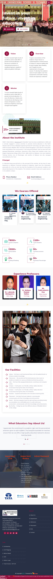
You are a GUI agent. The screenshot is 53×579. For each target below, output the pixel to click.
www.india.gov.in (10, 473)
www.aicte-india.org (11, 481)
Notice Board (7, 553)
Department (33, 518)
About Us (32, 515)
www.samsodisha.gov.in (12, 479)
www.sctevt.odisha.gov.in (12, 475)
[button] (22, 44)
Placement (33, 525)
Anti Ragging (7, 550)
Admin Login (7, 560)
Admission (33, 522)
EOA (31, 529)
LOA (5, 556)
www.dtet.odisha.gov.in (12, 477)
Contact (32, 532)
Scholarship (7, 546)
